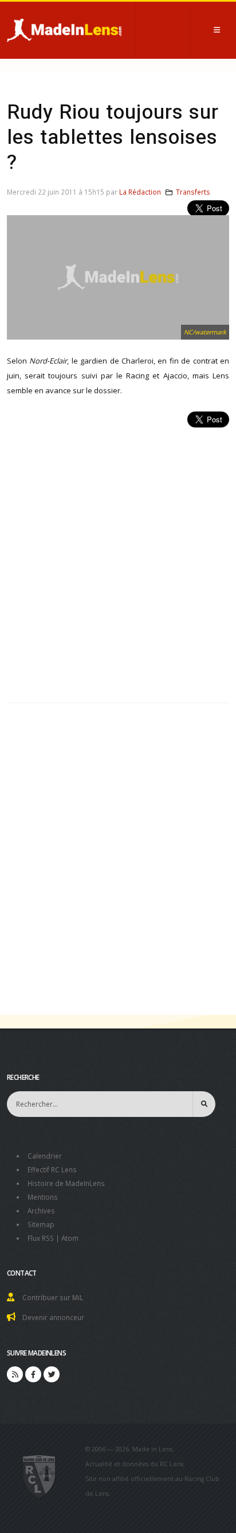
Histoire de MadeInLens (66, 1183)
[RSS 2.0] (15, 1374)
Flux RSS (40, 1237)
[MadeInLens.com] (39, 1476)
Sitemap (40, 1224)
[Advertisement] (118, 558)
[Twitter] (52, 1374)
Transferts (193, 191)
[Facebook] (33, 1374)
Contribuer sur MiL (52, 1297)
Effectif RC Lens (52, 1169)
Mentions (42, 1196)
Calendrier (44, 1155)
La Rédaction (140, 191)
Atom (69, 1237)
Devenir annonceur (53, 1317)
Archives (41, 1210)
